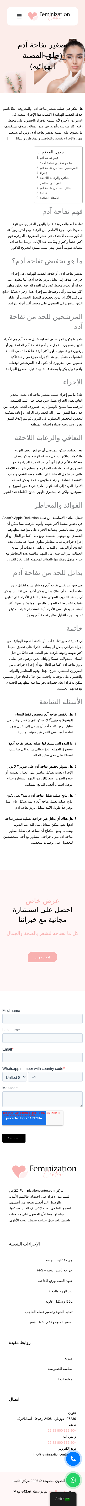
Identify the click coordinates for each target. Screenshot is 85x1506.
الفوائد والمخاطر (51, 183)
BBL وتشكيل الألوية (58, 1301)
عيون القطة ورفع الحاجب (55, 1281)
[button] (19, 16)
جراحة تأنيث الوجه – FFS (54, 1270)
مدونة (68, 1358)
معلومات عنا (63, 1379)
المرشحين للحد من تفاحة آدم (59, 168)
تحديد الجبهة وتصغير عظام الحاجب (48, 1312)
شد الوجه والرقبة (60, 1291)
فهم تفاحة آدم (49, 158)
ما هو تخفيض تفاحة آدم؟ (56, 163)
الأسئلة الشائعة (49, 198)
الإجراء (44, 173)
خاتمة (43, 193)
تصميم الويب (58, 1491)
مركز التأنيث (21, 1481)
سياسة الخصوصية (60, 1369)
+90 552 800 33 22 (62, 1430)
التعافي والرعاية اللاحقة (55, 178)
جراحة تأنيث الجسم (59, 1260)
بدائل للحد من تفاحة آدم (55, 188)
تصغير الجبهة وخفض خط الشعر (50, 1322)
